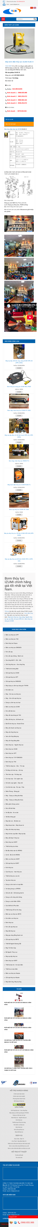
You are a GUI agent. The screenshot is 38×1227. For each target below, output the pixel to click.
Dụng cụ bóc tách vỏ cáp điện (14, 884)
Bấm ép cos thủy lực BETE (13, 914)
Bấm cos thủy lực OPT (12, 635)
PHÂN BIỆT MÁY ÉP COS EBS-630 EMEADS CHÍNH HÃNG (17, 1003)
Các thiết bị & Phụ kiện (12, 905)
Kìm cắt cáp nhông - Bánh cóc (14, 656)
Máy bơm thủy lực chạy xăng (16, 617)
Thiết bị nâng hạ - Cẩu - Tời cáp (15, 766)
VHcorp (7, 611)
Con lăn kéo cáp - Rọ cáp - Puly (15, 787)
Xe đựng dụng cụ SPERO (13, 888)
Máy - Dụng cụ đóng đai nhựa (14, 800)
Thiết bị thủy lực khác (12, 846)
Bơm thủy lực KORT (11, 842)
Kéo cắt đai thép (10, 808)
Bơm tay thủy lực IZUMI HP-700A (19, 509)
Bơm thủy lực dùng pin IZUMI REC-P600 (19, 386)
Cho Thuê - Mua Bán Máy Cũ (19, 1141)
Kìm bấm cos (9, 690)
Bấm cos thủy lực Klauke (13, 973)
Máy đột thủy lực (10, 931)
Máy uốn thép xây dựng (12, 829)
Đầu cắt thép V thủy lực (12, 838)
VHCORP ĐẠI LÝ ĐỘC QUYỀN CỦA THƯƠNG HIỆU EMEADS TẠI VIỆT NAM (17, 1041)
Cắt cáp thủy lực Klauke (12, 977)
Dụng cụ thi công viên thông (14, 897)
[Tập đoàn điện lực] (18, 1082)
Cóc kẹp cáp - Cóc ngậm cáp (14, 778)
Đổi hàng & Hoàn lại (19, 1101)
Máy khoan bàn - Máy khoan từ (15, 825)
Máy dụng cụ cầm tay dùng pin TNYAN (17, 685)
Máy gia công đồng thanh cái (14, 935)
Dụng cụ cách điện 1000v (13, 901)
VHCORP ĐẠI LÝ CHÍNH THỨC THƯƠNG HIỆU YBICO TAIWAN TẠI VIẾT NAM (18, 1069)
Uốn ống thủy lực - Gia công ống (15, 664)
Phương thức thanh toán (19, 1098)
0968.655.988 (27, 1222)
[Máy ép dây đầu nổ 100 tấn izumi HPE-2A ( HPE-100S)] (19, 426)
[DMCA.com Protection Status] (19, 1104)
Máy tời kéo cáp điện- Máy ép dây (15, 833)
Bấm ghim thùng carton (12, 804)
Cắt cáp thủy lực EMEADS (13, 681)
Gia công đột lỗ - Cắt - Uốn (13, 660)
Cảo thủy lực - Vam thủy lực (14, 871)
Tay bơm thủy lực (11, 880)
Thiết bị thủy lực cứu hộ (12, 876)
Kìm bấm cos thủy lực (12, 918)
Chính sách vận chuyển (19, 1096)
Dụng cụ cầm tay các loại (13, 702)
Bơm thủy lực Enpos (11, 643)
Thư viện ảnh (19, 1157)
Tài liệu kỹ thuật (19, 1155)
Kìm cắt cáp (9, 651)
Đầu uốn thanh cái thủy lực (13, 728)
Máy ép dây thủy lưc (11, 956)
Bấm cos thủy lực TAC (12, 639)
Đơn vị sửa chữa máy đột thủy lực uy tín (19, 1146)
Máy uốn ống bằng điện (12, 740)
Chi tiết (19, 368)
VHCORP (8, 66)
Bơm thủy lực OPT (11, 753)
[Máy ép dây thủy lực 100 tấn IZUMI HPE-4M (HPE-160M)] (19, 524)
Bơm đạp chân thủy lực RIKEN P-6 (19, 461)
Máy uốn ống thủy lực (12, 732)
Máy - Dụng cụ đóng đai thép (14, 795)
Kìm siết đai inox (10, 711)
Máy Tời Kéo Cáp (11, 948)
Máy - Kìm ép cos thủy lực (13, 694)
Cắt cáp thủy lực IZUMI (12, 673)
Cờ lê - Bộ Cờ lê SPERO (13, 855)
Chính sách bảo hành (19, 1094)
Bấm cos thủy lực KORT (13, 859)
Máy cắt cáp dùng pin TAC (13, 715)
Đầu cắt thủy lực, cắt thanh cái (14, 719)
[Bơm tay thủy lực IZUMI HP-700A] (19, 500)
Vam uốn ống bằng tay (12, 736)
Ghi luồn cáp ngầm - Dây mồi (14, 783)
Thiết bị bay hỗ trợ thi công (13, 910)
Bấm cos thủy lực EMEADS (13, 647)
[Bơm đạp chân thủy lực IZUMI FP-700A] (19, 401)
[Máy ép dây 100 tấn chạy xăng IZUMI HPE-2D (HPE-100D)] (19, 351)
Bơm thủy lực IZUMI (11, 749)
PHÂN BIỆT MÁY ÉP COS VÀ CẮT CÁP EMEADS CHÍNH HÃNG (18, 1051)
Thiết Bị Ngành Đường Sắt (13, 943)
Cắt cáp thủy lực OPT (12, 677)
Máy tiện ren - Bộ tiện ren (13, 821)
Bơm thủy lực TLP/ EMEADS (14, 757)
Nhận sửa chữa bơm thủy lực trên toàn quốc (19, 1143)
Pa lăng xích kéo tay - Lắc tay (14, 770)
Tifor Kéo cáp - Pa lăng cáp (13, 774)
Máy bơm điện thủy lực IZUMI (13, 129)
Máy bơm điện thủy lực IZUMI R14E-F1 (19, 484)
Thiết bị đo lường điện (12, 668)
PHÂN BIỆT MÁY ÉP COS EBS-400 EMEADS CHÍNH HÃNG (17, 1028)
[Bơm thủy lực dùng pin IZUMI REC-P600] (19, 377)
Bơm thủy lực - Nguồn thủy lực (14, 745)
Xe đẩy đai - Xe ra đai (12, 812)
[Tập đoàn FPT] (31, 1082)
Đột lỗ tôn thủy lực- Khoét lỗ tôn (15, 723)
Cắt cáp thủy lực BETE (12, 939)
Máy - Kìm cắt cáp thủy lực (13, 698)
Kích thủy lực (9, 867)
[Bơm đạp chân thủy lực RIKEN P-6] (19, 451)
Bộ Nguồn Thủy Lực (11, 952)
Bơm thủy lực (9, 922)
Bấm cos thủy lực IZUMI (13, 706)
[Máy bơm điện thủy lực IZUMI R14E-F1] (19, 475)
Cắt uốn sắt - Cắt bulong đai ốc (15, 893)
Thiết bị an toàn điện (12, 969)
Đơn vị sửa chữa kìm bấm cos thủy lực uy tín (19, 1148)
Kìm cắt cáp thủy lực (12, 926)
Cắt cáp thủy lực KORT (12, 863)
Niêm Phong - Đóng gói (12, 791)
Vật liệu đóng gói (10, 816)
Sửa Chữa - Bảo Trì (19, 1138)
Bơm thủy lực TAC (11, 761)
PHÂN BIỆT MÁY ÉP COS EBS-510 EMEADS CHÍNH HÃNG (17, 1019)
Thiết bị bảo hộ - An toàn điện (14, 965)
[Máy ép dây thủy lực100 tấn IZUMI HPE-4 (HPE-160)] (19, 549)
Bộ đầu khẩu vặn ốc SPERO (14, 850)
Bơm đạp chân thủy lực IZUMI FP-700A (19, 410)
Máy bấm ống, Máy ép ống (13, 981)
